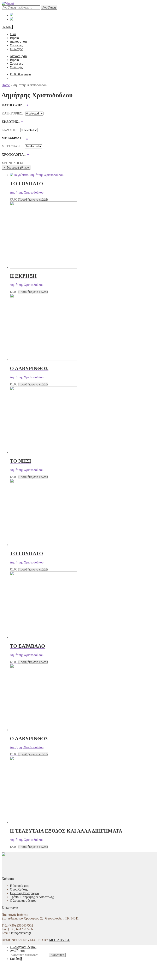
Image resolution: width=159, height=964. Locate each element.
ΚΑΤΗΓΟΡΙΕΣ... (13, 113)
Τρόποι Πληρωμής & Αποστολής (32, 897)
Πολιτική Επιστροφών (24, 893)
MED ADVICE (59, 940)
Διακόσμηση (18, 41)
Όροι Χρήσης (19, 889)
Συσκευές (16, 45)
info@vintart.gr (21, 933)
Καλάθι (16, 958)
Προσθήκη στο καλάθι (33, 199)
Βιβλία (14, 38)
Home (6, 85)
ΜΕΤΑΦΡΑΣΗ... (13, 146)
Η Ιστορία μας (19, 885)
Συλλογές (16, 49)
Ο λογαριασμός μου (23, 900)
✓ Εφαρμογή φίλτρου (16, 167)
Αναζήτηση (49, 7)
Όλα (13, 34)
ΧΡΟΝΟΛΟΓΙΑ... (14, 163)
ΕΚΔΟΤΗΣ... (11, 130)
